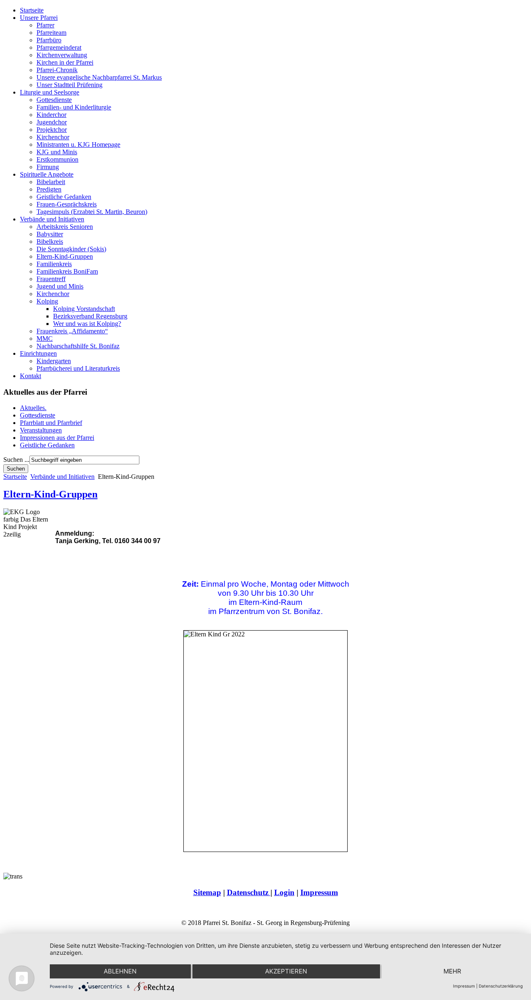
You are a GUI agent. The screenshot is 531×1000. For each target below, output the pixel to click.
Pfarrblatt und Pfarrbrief (51, 422)
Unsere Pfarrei (39, 17)
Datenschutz (248, 892)
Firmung (48, 166)
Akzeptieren (286, 971)
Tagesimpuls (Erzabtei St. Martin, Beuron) (92, 211)
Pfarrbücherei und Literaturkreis (78, 368)
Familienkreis (54, 263)
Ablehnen (120, 971)
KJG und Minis (57, 151)
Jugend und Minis (60, 286)
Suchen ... (16, 459)
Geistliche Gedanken (64, 196)
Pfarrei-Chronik (57, 69)
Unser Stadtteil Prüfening (69, 84)
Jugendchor (52, 122)
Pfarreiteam (51, 32)
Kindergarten (54, 360)
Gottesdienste (54, 99)
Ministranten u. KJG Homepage (78, 144)
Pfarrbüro (49, 40)
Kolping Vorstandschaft (84, 308)
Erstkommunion (57, 159)
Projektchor (52, 129)
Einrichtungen (38, 353)
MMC (45, 338)
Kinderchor (51, 114)
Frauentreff (51, 278)
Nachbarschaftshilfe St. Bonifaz (78, 346)
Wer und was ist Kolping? (87, 323)
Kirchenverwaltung (62, 54)
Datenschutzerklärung (501, 985)
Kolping (47, 301)
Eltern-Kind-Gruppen (65, 256)
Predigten (49, 189)
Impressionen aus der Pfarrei (57, 437)
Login (284, 892)
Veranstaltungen (41, 430)
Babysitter (50, 234)
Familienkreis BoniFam (67, 271)
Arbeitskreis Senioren (65, 226)
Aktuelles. (33, 407)
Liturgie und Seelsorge (49, 92)
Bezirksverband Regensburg (90, 316)
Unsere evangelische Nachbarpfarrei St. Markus (99, 77)
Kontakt (30, 375)
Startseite (32, 10)
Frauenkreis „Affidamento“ (72, 331)
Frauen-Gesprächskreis (67, 204)
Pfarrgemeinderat (59, 47)
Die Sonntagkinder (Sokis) (71, 248)
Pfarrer (45, 25)
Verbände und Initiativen (52, 219)
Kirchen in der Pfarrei (65, 62)
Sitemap (207, 892)
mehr (452, 971)
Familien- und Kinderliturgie (74, 107)
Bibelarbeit (51, 181)
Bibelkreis (50, 241)
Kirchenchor (53, 137)
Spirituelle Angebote (46, 174)
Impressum (319, 892)
